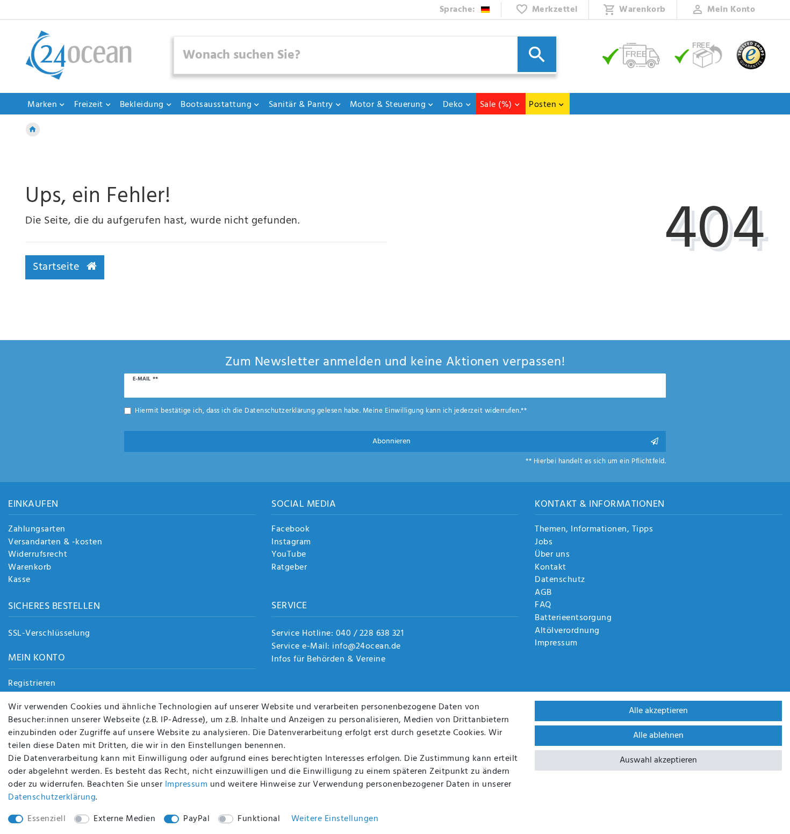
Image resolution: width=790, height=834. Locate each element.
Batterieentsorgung (573, 618)
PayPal (196, 819)
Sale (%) (496, 105)
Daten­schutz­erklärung (52, 797)
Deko (453, 105)
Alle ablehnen (658, 736)
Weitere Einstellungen (335, 819)
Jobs (543, 543)
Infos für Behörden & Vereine (328, 659)
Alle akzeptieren (658, 711)
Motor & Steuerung (388, 105)
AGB (543, 593)
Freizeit (88, 105)
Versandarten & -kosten (55, 543)
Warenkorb (30, 568)
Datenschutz (560, 580)
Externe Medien (124, 819)
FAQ (543, 605)
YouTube (288, 555)
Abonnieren (391, 441)
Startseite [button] (57, 267)
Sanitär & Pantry (301, 105)
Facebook (290, 530)
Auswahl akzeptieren (658, 760)
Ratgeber (289, 568)
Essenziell (46, 819)
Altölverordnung (567, 631)
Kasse (19, 580)
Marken (42, 105)
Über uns (552, 555)
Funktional (259, 819)
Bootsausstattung (216, 105)
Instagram (291, 543)
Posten (542, 105)
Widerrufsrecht (37, 555)
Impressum (556, 644)
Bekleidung (142, 105)
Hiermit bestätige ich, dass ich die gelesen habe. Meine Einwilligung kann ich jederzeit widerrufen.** (331, 411)
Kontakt (550, 568)
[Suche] (537, 54)
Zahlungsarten (37, 530)
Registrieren (31, 684)
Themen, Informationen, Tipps (594, 530)
